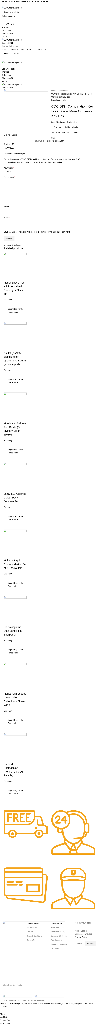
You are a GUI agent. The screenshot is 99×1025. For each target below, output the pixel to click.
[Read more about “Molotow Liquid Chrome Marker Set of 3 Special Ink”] (6, 585)
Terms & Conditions (34, 936)
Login (53, 122)
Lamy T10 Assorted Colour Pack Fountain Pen (15, 497)
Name (7, 206)
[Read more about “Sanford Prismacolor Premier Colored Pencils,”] (6, 792)
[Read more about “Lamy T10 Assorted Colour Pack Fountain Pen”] (6, 518)
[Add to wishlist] (7, 304)
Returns (30, 932)
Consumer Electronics (59, 936)
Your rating (9, 168)
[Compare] (7, 278)
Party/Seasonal (56, 940)
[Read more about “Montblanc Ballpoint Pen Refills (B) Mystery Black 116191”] (6, 451)
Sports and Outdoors (59, 944)
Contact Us (31, 940)
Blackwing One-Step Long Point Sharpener (13, 631)
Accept (5, 1010)
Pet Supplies (55, 948)
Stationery (63, 91)
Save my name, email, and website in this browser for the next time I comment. (37, 232)
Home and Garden (58, 928)
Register (60, 122)
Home (54, 91)
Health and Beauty (58, 932)
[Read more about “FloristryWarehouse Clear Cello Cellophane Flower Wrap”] (6, 722)
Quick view (7, 319)
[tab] (39, 141)
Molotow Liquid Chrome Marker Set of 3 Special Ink (15, 564)
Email (7, 218)
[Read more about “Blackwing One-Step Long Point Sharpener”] (6, 651)
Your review (9, 177)
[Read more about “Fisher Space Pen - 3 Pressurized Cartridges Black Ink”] (6, 310)
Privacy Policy (32, 928)
